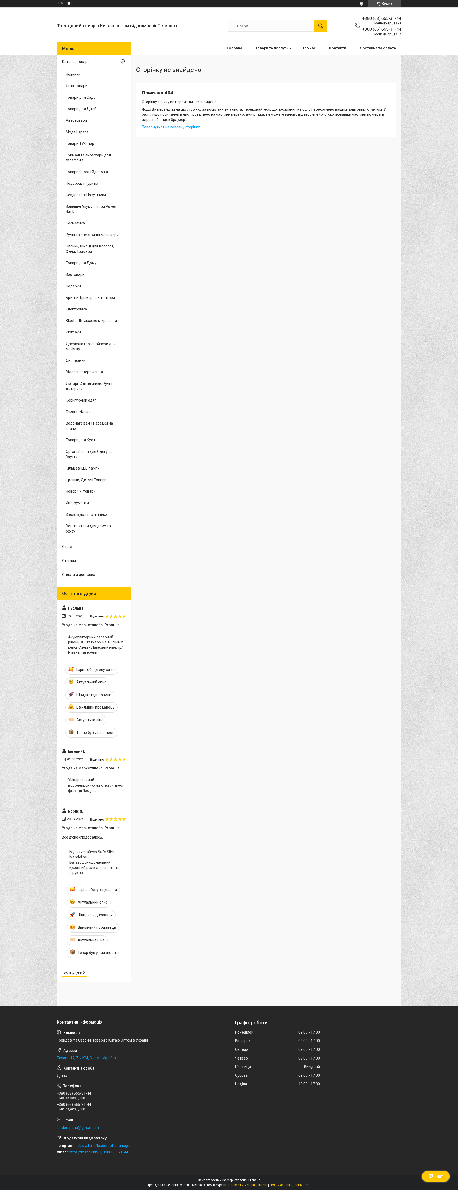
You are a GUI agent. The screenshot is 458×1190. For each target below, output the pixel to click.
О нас (67, 546)
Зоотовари (75, 274)
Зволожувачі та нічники (86, 514)
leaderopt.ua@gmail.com (78, 1127)
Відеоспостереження (84, 372)
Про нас (309, 48)
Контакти (337, 48)
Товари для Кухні (81, 440)
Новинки (73, 74)
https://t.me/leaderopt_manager (103, 1145)
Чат (439, 1176)
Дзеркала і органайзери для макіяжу (91, 346)
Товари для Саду (80, 97)
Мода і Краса (77, 132)
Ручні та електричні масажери (92, 235)
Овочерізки (76, 360)
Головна (234, 48)
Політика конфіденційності (290, 1185)
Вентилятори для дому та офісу (88, 528)
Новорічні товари (81, 491)
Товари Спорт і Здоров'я (87, 172)
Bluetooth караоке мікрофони (91, 320)
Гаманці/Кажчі (78, 412)
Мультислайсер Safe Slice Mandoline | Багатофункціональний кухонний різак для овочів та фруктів (94, 862)
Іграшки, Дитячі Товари (86, 480)
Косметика (75, 223)
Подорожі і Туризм (82, 183)
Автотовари (76, 120)
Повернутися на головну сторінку (171, 127)
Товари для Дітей (81, 109)
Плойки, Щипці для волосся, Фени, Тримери (90, 249)
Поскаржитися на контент (247, 1185)
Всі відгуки (73, 972)
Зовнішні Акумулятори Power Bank (91, 209)
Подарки (73, 286)
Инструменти (77, 503)
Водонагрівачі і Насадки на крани (89, 426)
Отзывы (69, 560)
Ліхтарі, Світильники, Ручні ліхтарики (89, 386)
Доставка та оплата (377, 48)
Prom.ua (254, 1180)
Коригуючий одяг (81, 400)
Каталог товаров (77, 62)
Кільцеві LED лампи (83, 468)
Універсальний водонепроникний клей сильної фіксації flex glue (95, 785)
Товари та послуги (272, 48)
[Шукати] (320, 26)
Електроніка (76, 309)
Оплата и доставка (78, 575)
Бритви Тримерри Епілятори (90, 297)
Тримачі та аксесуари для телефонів (88, 158)
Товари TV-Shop (80, 143)
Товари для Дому (81, 263)
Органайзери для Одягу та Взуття (89, 454)
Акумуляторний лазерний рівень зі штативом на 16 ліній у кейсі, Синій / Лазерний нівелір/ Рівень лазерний (95, 645)
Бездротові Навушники (86, 195)
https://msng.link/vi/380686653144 (98, 1152)
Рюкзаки (73, 332)
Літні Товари (76, 86)
